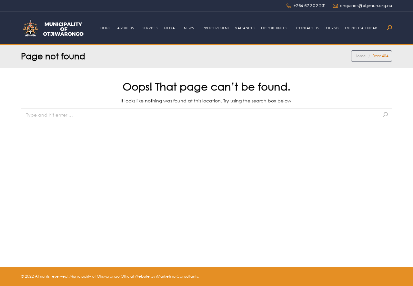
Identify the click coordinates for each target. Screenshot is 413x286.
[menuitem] (105, 28)
